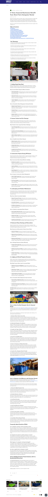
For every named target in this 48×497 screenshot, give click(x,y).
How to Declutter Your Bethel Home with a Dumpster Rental (35, 489)
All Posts (7, 5)
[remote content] (24, 297)
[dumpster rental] (36, 484)
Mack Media (19, 494)
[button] (40, 5)
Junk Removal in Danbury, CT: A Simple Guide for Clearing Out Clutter (24, 489)
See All (41, 479)
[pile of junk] (24, 484)
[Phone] (41, 2)
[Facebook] (41, 494)
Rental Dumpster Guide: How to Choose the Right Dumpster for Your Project (11, 489)
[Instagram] (39, 494)
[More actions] (37, 10)
